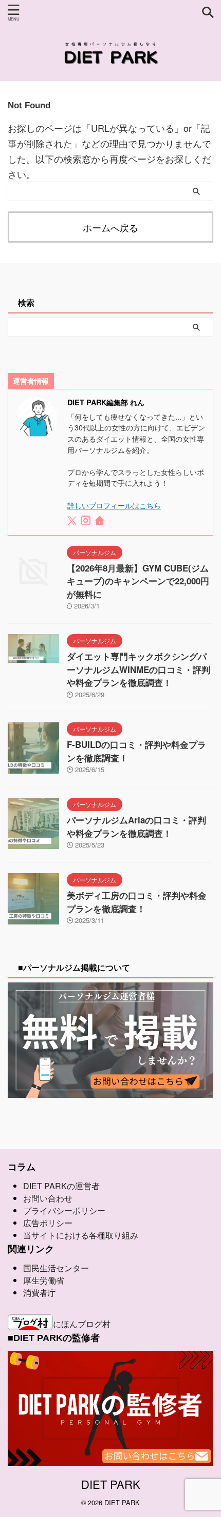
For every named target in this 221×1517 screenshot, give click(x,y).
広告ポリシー (47, 1223)
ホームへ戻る (110, 227)
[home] (100, 522)
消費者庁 (39, 1292)
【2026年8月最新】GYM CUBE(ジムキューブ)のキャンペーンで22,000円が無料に (138, 581)
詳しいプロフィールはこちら (114, 505)
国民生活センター (56, 1268)
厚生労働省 (43, 1280)
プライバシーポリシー (64, 1210)
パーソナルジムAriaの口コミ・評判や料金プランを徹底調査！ (136, 826)
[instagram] (87, 521)
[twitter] (73, 521)
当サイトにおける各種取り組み (80, 1235)
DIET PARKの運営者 (61, 1186)
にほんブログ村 (81, 1324)
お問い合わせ (47, 1198)
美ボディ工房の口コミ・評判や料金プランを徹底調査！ (137, 902)
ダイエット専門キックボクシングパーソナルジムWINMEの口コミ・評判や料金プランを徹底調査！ (138, 669)
